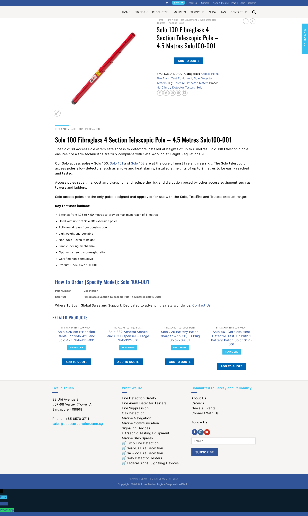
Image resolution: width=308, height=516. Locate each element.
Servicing (197, 12)
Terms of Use (158, 478)
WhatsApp (7, 510)
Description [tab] (62, 129)
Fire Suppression (135, 408)
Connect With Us (205, 413)
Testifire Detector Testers (191, 83)
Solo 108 (138, 163)
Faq (223, 12)
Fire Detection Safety (139, 398)
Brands (140, 12)
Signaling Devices (136, 428)
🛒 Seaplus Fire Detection (142, 448)
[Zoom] (57, 113)
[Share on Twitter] (166, 93)
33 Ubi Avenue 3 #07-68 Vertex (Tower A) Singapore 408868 (72, 404)
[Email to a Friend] (172, 93)
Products (159, 12)
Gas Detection (133, 413)
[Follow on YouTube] (207, 432)
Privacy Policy (138, 478)
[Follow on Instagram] (201, 432)
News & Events (220, 2)
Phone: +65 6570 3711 (70, 419)
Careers (205, 2)
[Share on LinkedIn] (185, 93)
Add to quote (189, 61)
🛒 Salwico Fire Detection (142, 453)
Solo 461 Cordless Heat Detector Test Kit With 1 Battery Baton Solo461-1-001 (231, 338)
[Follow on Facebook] (195, 432)
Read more (76, 347)
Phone (4, 503)
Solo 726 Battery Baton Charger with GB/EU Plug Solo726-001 (180, 336)
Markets (180, 12)
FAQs (233, 2)
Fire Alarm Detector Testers (144, 403)
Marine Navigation (136, 418)
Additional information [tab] (85, 129)
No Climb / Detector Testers (176, 87)
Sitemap (174, 478)
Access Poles (176, 22)
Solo (199, 87)
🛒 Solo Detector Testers (142, 458)
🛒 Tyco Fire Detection (140, 443)
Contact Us (238, 12)
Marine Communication (140, 423)
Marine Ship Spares (137, 438)
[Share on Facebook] (160, 93)
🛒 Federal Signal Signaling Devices (150, 463)
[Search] (254, 12)
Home (126, 12)
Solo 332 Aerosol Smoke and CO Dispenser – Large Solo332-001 (128, 336)
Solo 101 (116, 163)
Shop (212, 12)
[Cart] (167, 3)
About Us (193, 2)
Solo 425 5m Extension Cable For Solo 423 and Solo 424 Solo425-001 (76, 336)
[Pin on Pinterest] (178, 93)
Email (3, 497)
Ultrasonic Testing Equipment (146, 433)
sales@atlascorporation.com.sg (77, 424)
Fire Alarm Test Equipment (182, 19)
